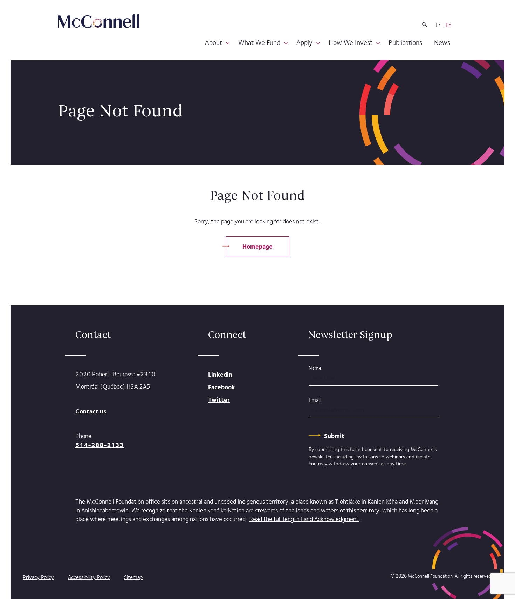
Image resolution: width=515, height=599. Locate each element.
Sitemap (133, 577)
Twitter (219, 399)
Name (315, 368)
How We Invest (350, 42)
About (213, 42)
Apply (304, 42)
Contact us (90, 411)
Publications (405, 42)
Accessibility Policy (89, 577)
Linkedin (220, 374)
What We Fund (259, 42)
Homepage (257, 246)
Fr (437, 25)
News (442, 42)
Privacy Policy (38, 577)
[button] (228, 43)
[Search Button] (424, 25)
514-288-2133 (99, 445)
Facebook (221, 387)
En (448, 25)
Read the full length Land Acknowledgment (304, 519)
